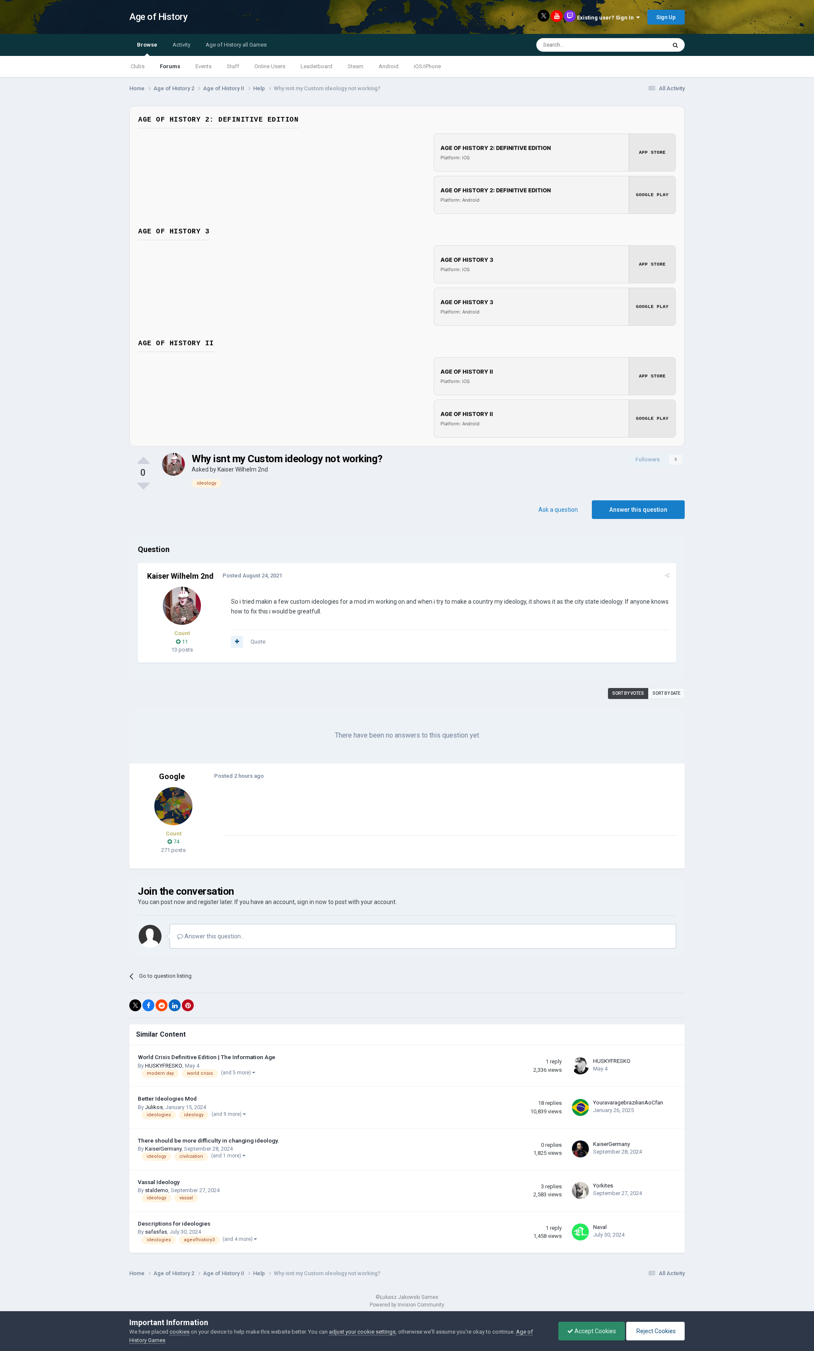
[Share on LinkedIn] (175, 1005)
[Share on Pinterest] (188, 1005)
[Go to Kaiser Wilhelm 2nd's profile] (173, 464)
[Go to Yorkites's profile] (580, 1190)
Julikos (154, 1107)
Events (203, 66)
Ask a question (558, 509)
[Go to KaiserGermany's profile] (580, 1148)
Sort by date (666, 693)
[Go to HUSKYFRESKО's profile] (580, 1065)
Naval (600, 1227)
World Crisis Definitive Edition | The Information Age (206, 1057)
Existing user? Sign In (606, 17)
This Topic (643, 45)
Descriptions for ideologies (174, 1223)
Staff (233, 66)
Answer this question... (214, 936)
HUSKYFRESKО (163, 1065)
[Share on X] (135, 1005)
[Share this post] (667, 575)
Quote (258, 641)
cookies (180, 1332)
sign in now (312, 902)
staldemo (156, 1190)
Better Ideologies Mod (167, 1098)
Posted (252, 575)
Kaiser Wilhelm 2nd (242, 469)
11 (184, 641)
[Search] (675, 45)
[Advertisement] (377, 816)
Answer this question (638, 509)
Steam (355, 66)
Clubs (138, 66)
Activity (181, 45)
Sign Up (666, 17)
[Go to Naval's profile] (580, 1231)
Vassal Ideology (159, 1182)
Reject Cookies (655, 1331)
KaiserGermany (163, 1149)
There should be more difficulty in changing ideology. (208, 1140)
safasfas (156, 1232)
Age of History (158, 16)
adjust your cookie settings (362, 1332)
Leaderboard (316, 66)
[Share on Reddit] (161, 1005)
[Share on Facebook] (148, 1005)
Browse (147, 45)
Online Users (269, 66)
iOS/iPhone (427, 66)
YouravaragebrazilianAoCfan (628, 1102)
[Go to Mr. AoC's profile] (173, 806)
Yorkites (603, 1185)
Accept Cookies (594, 1331)
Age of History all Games (236, 45)
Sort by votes (628, 693)
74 (175, 841)
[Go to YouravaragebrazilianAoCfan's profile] (580, 1107)
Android (389, 66)
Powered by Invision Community (407, 1305)
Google (172, 776)
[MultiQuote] (237, 642)
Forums (170, 66)
